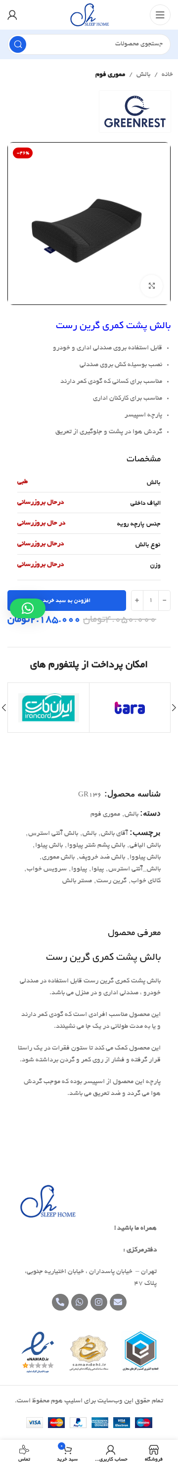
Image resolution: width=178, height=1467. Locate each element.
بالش (143, 74)
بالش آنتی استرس (53, 833)
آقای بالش (114, 833)
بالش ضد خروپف (102, 857)
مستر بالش (77, 881)
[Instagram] (98, 1302)
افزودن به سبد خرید (66, 600)
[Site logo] (89, 16)
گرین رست (111, 881)
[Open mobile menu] (160, 15)
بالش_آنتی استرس (134, 869)
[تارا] (129, 707)
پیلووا (79, 869)
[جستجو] (17, 44)
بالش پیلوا (49, 845)
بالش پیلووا (145, 857)
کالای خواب (146, 881)
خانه (167, 74)
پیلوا (97, 869)
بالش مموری (58, 857)
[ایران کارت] (48, 707)
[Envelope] (118, 1302)
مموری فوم (110, 74)
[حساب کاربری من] (12, 15)
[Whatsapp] (79, 1302)
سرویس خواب (47, 869)
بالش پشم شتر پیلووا (96, 845)
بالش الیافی (145, 845)
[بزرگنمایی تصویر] (151, 286)
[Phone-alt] (60, 1302)
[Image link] (47, 1202)
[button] (27, 608)
